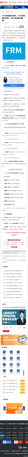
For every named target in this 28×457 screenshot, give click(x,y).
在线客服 (21, 428)
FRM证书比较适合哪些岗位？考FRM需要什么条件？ (15, 285)
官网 (10, 2)
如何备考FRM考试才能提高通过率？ (14, 270)
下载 (22, 380)
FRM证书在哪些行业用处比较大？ (14, 291)
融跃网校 (15, 428)
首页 (3, 11)
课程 (25, 2)
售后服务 (21, 432)
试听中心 (2, 428)
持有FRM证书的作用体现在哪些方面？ (15, 273)
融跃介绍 (8, 428)
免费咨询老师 (14, 85)
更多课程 (6, 331)
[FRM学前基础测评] (14, 7)
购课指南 (21, 435)
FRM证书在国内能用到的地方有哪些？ (15, 288)
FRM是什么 (20, 2)
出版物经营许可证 (15, 451)
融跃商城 (15, 438)
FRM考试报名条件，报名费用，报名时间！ (15, 297)
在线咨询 (21, 438)
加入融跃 (8, 432)
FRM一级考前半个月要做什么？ (13, 279)
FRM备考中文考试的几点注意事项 (14, 294)
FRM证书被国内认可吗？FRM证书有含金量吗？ (15, 282)
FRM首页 (14, 2)
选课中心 (2, 432)
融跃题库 (15, 435)
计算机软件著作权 (4, 451)
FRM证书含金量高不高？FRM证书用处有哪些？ (15, 276)
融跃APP (15, 432)
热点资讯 (8, 11)
